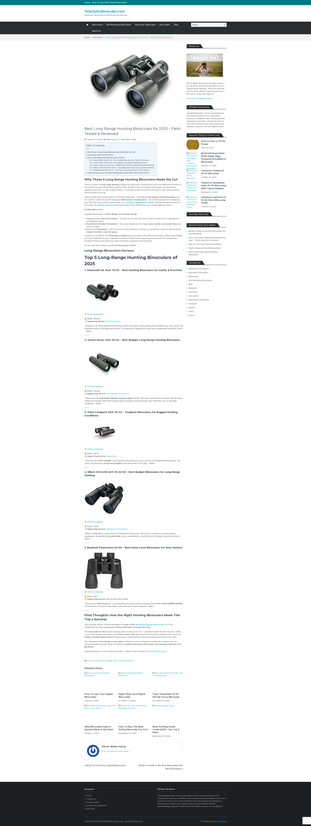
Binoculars (97, 25)
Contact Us (91, 799)
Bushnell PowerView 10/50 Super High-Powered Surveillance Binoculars (213, 157)
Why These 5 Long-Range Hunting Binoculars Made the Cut (111, 152)
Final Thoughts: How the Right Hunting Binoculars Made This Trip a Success (118, 173)
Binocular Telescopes (145, 25)
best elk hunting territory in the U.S (151, 624)
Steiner (192, 307)
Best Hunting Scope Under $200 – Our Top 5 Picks (165, 729)
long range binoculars (123, 661)
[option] (131, 2)
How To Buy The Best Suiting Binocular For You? (133, 728)
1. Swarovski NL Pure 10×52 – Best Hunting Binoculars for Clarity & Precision (120, 160)
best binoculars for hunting (99, 661)
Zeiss (191, 315)
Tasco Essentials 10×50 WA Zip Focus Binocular (165, 695)
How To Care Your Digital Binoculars (98, 695)
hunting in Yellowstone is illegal (139, 202)
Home (89, 796)
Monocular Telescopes (199, 300)
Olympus (193, 304)
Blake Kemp (111, 139)
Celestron (193, 292)
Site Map (90, 809)
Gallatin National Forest (108, 205)
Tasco (191, 311)
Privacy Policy (92, 802)
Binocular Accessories (199, 269)
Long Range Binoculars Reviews (100, 155)
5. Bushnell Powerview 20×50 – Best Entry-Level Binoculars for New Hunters (121, 170)
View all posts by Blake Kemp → (116, 751)
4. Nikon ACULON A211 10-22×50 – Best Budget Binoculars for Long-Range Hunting (123, 168)
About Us (96, 31)
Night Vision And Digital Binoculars (109, 2)
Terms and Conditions (96, 805)
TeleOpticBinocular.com (104, 11)
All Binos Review (113, 321)
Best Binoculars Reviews (117, 394)
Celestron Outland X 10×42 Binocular (212, 172)
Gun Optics (164, 25)
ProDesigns (221, 821)
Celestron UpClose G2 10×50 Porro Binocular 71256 (213, 200)
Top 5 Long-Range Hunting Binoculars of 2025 (106, 158)
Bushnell (193, 288)
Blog (176, 25)
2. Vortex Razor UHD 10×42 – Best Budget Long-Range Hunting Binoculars (119, 163)
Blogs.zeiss (111, 456)
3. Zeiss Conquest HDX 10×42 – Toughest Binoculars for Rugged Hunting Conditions (123, 165)
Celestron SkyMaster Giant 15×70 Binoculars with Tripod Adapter (214, 185)
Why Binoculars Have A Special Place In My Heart (98, 728)
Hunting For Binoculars (116, 529)
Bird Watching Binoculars (118, 25)
